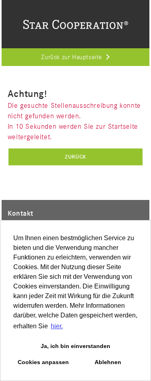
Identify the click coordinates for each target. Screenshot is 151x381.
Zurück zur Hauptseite (71, 57)
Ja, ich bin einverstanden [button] (75, 346)
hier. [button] (57, 326)
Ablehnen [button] (108, 362)
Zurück (75, 157)
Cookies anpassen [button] (43, 362)
